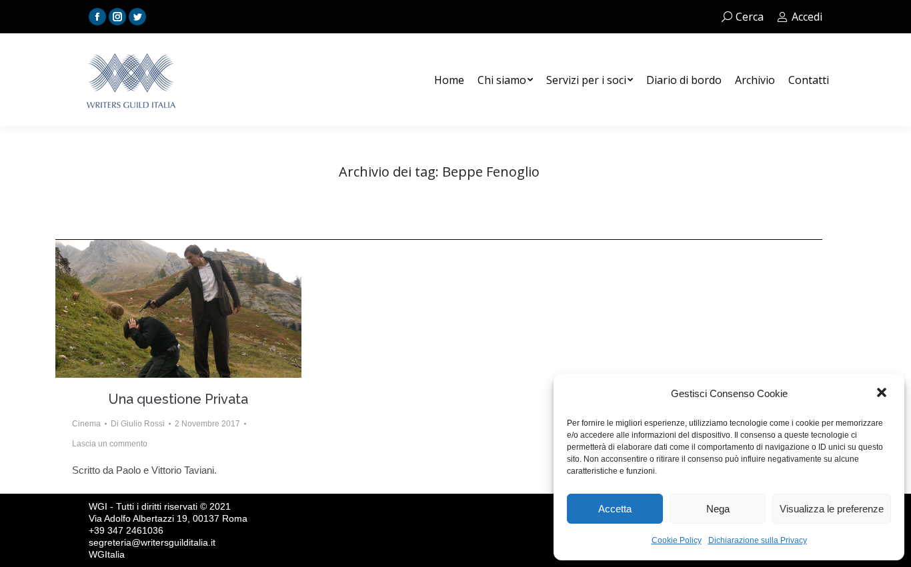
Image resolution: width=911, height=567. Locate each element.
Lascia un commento (109, 443)
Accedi (807, 16)
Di (138, 423)
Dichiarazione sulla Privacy (757, 540)
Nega (718, 508)
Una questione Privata (178, 399)
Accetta (615, 508)
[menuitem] (449, 80)
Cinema (86, 423)
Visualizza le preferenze (832, 508)
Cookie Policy (677, 540)
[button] (883, 394)
